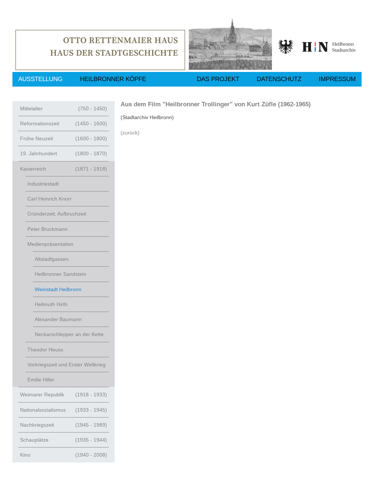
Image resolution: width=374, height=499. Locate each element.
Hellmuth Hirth (51, 304)
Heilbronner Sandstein (60, 274)
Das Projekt (218, 79)
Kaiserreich (63, 169)
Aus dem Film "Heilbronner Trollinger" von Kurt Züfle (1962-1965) (216, 104)
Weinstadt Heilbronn (58, 289)
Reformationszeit (63, 123)
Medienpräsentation (50, 244)
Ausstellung (40, 79)
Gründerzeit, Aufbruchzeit (56, 214)
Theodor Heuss (45, 350)
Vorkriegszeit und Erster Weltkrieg (66, 364)
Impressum (337, 79)
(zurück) (130, 133)
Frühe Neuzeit (63, 138)
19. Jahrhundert (63, 153)
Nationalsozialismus (63, 410)
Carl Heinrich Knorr (49, 199)
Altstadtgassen (52, 259)
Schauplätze (63, 440)
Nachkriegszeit (63, 425)
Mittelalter (63, 108)
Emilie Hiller (40, 379)
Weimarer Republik (63, 394)
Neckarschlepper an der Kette (69, 334)
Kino (63, 455)
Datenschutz (279, 79)
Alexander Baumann (58, 319)
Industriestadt (43, 184)
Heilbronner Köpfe (113, 79)
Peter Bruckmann (47, 229)
